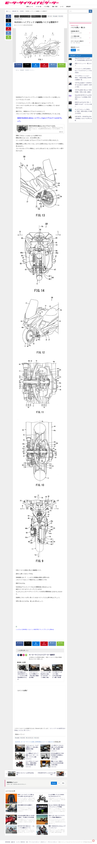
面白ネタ (44, 16)
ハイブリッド (19, 18)
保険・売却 (54, 6)
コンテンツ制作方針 (20, 841)
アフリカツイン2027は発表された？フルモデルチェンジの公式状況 (83, 70)
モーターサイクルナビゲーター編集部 (42, 654)
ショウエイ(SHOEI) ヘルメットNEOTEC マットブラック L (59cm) (35, 629)
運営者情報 (7, 841)
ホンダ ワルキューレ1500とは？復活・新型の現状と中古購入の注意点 (83, 111)
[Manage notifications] (93, 840)
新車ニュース (30, 6)
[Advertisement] (40, 83)
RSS (63, 783)
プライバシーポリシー (52, 841)
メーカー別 (38, 6)
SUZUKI (16, 16)
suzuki (55, 16)
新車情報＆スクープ (36, 16)
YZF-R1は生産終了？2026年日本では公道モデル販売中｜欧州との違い (83, 84)
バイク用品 (46, 6)
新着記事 (68, 6)
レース (61, 6)
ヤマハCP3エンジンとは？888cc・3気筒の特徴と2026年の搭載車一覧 (83, 77)
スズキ (61, 16)
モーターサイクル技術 (25, 16)
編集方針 (13, 841)
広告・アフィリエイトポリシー (33, 841)
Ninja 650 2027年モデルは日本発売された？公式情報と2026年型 (83, 97)
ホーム (17, 70)
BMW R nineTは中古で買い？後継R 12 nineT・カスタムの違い (83, 104)
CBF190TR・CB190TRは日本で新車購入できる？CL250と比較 (83, 118)
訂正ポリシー (44, 841)
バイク (50, 16)
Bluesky (54, 783)
